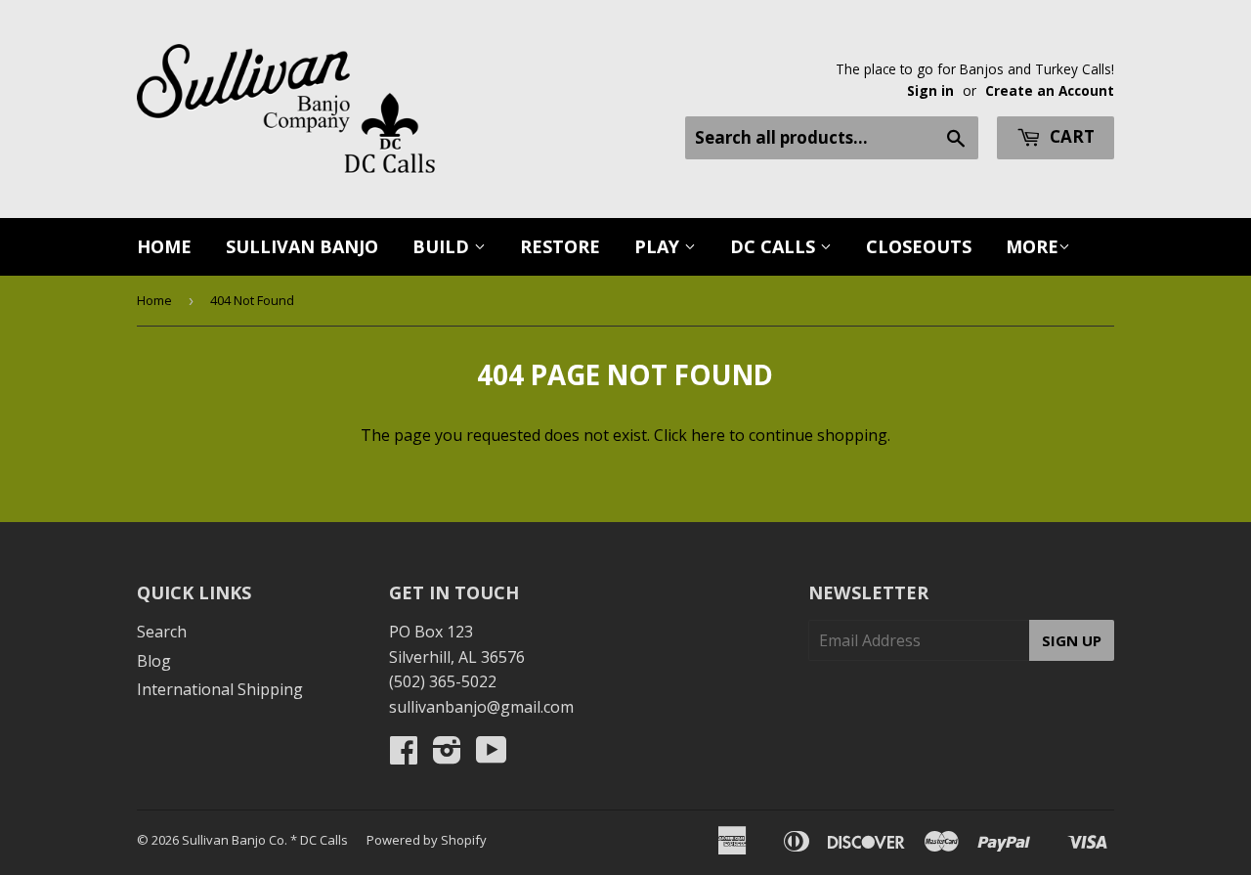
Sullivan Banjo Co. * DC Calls (265, 840)
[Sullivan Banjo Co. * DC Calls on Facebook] (403, 755)
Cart (1070, 136)
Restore (560, 246)
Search (162, 631)
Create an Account (1049, 90)
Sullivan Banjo (302, 246)
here (708, 435)
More (1032, 246)
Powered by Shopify (427, 840)
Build (443, 246)
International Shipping (220, 689)
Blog (154, 661)
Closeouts (918, 246)
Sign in (930, 90)
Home (164, 246)
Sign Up (1071, 640)
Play (659, 246)
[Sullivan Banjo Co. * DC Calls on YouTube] (491, 755)
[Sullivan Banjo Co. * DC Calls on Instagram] (447, 755)
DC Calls (775, 246)
